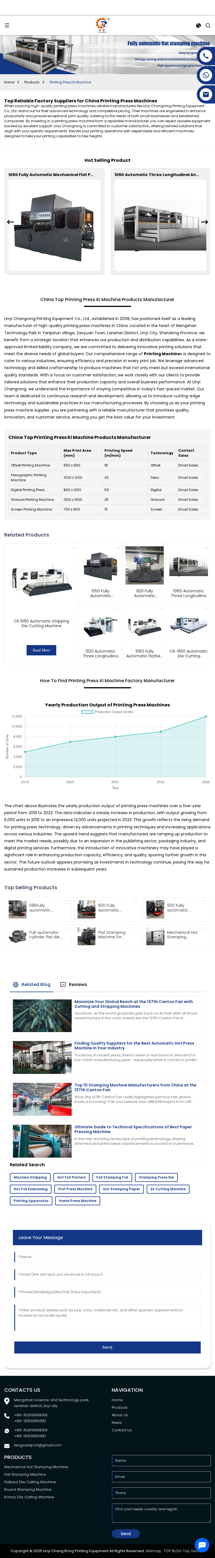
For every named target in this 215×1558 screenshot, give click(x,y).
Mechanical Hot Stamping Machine (36, 1467)
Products (31, 82)
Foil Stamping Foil (112, 1177)
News (117, 1422)
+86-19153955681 (30, 1421)
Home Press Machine (77, 1200)
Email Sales (188, 465)
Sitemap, (154, 1551)
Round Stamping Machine (28, 1489)
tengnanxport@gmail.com (38, 1445)
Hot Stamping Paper (121, 1189)
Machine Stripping (30, 1177)
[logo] (103, 25)
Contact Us (122, 1430)
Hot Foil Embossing (31, 1189)
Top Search (193, 1551)
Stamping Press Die (156, 1177)
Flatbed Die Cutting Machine (30, 1482)
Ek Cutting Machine (168, 1189)
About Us (120, 1415)
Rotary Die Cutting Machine (29, 1497)
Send (107, 1347)
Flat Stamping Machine (25, 1474)
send (126, 1534)
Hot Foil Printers (71, 1177)
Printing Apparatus (31, 1200)
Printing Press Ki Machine (70, 82)
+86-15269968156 (31, 1415)
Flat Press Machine (75, 1189)
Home (9, 82)
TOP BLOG (173, 1551)
